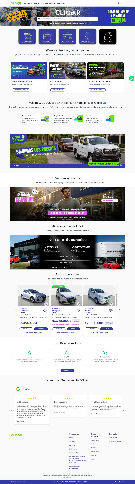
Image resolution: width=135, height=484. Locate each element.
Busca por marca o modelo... (51, 19)
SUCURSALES (61, 3)
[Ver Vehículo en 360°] (45, 310)
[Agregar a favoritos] (46, 304)
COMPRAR (27, 3)
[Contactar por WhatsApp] (131, 78)
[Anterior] (13, 151)
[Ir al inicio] (16, 3)
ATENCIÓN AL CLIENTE (48, 3)
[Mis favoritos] (122, 3)
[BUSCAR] (119, 3)
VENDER (36, 3)
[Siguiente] (122, 151)
